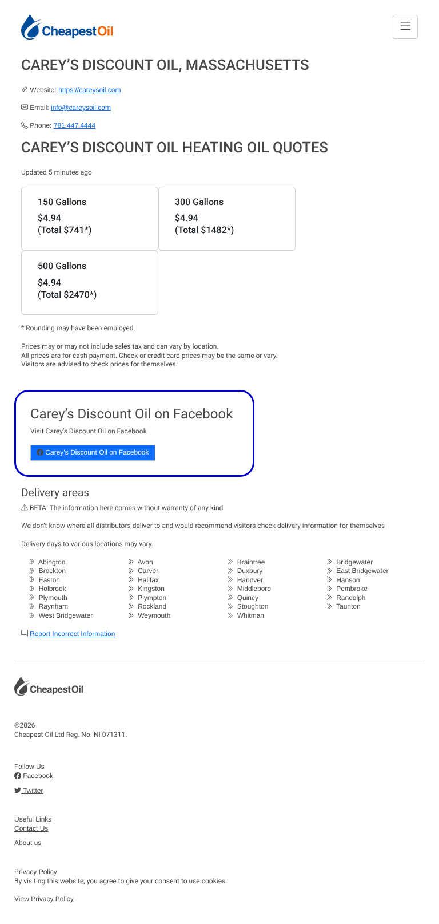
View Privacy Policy (44, 899)
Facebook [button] (37, 776)
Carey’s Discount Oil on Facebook (96, 452)
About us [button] (27, 843)
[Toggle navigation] (405, 26)
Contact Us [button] (31, 828)
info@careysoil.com (81, 108)
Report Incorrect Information (72, 634)
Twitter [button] (32, 791)
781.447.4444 (74, 125)
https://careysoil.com (89, 90)
